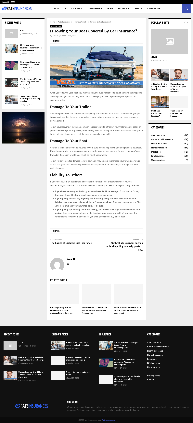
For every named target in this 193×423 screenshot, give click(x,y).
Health (138, 8)
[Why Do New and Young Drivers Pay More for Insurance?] (11, 82)
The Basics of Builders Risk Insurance (71, 243)
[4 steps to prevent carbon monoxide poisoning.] (58, 360)
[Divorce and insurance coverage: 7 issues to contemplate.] (11, 65)
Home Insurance (159, 148)
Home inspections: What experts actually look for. (30, 98)
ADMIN (55, 36)
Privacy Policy (153, 376)
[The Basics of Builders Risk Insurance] (179, 102)
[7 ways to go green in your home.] (58, 375)
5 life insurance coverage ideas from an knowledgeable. (31, 47)
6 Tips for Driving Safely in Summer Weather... (159, 86)
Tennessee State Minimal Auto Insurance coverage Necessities (94, 310)
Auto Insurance (73, 8)
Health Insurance (159, 144)
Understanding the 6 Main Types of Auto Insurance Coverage (30, 374)
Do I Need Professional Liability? (157, 113)
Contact (150, 380)
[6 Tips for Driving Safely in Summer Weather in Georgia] (160, 75)
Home (56, 8)
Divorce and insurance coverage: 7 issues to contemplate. (30, 64)
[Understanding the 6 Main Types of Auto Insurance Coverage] (179, 75)
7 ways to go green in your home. (78, 373)
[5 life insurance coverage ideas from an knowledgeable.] (11, 48)
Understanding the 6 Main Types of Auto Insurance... (178, 87)
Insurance (123, 8)
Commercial (153, 8)
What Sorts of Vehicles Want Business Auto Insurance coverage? (128, 310)
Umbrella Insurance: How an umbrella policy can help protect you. (124, 246)
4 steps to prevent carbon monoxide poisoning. (78, 359)
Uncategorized (158, 160)
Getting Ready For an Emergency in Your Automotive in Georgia (61, 310)
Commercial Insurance (162, 139)
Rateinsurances (108, 420)
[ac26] (11, 33)
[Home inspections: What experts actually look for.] (11, 99)
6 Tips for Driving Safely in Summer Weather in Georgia (31, 359)
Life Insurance (94, 8)
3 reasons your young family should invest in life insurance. (127, 379)
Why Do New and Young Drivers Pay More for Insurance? (30, 81)
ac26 (22, 30)
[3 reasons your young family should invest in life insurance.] (106, 379)
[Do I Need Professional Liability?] (160, 102)
